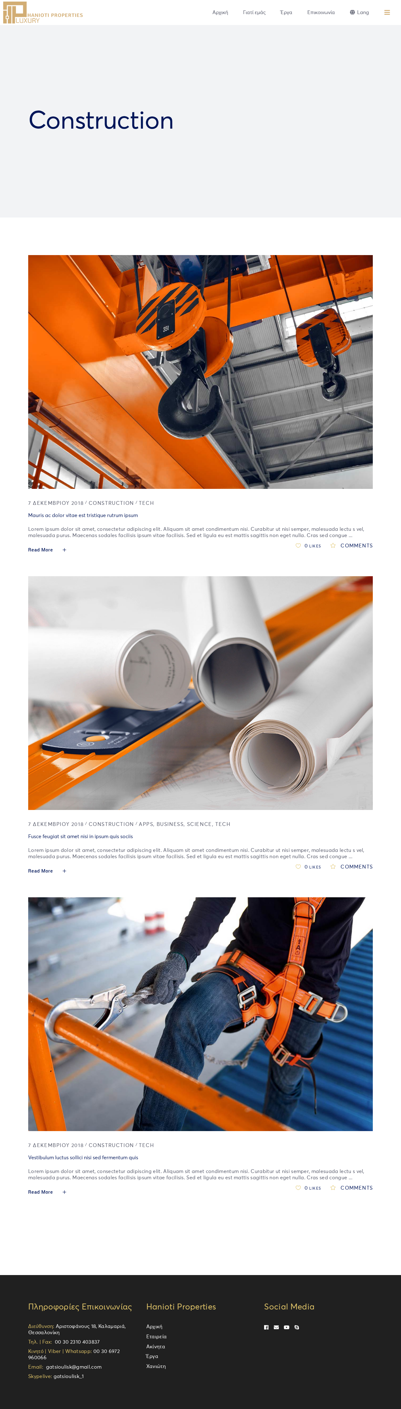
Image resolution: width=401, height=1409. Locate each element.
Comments (356, 545)
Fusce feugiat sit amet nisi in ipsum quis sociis (80, 836)
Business (170, 824)
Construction (111, 503)
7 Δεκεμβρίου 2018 (56, 503)
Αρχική (154, 1326)
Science (199, 824)
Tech (146, 503)
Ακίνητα (155, 1346)
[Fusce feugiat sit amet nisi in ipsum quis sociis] (200, 693)
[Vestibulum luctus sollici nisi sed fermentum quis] (200, 1014)
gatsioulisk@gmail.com (72, 1367)
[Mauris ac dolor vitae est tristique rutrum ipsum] (200, 372)
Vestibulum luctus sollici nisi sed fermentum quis (83, 1157)
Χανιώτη (156, 1366)
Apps (146, 824)
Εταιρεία (156, 1336)
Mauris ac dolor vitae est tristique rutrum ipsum (83, 515)
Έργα (152, 1356)
